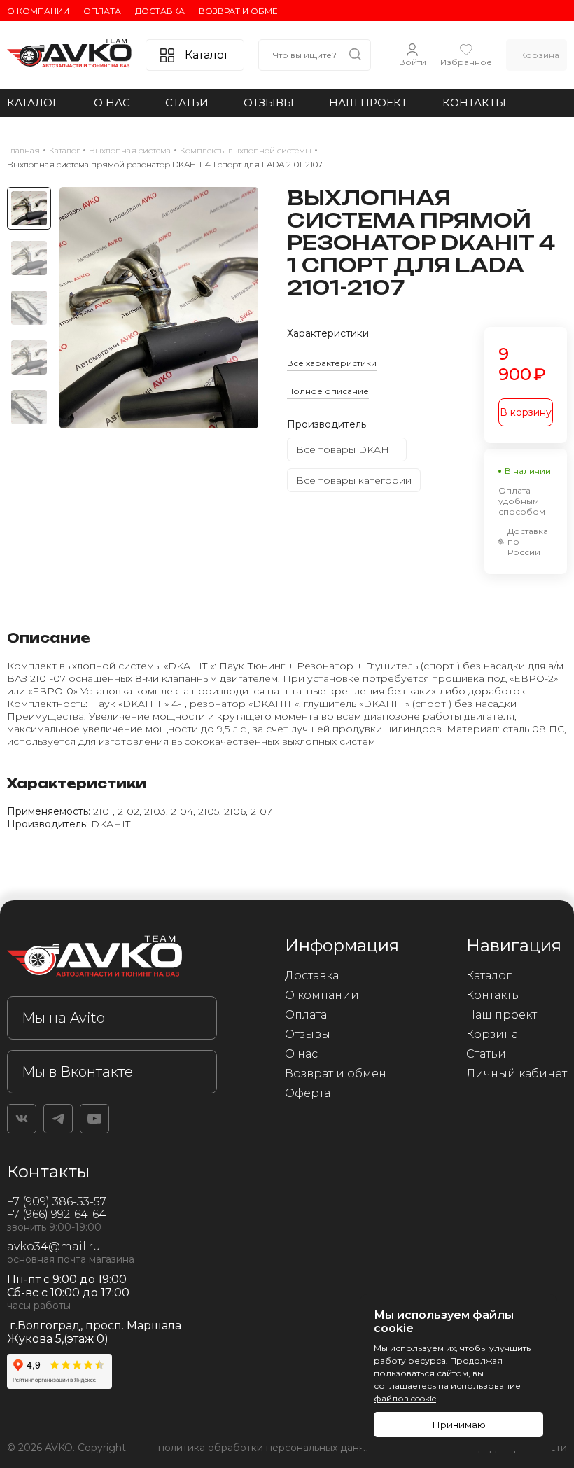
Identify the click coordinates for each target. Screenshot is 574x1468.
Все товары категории (354, 480)
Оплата (102, 11)
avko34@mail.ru (54, 1246)
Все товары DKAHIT (347, 449)
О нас (112, 102)
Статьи (187, 102)
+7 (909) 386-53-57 (56, 1201)
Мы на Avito (63, 1017)
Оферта (307, 1093)
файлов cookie (405, 1398)
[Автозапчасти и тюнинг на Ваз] (112, 958)
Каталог (33, 102)
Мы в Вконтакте (77, 1071)
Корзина (492, 1034)
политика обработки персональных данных (267, 1447)
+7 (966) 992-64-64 (56, 1214)
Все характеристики (332, 363)
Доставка (160, 11)
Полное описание (328, 391)
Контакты (474, 102)
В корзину (526, 412)
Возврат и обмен (241, 11)
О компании (38, 11)
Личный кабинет (516, 1073)
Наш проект (368, 102)
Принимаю (459, 1424)
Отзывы (269, 102)
